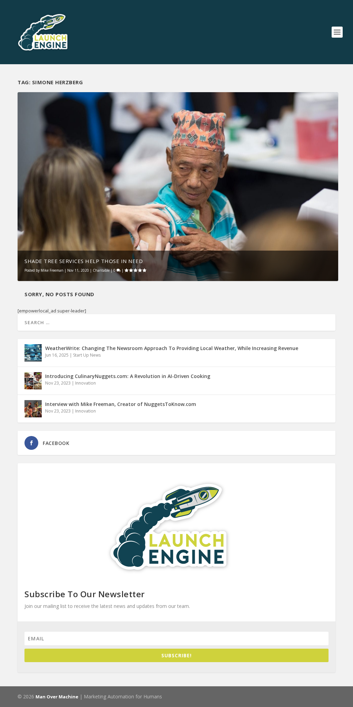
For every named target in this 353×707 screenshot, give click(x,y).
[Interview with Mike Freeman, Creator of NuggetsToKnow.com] (33, 408)
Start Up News (87, 355)
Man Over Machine (57, 697)
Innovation (85, 383)
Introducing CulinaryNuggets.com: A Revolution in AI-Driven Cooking (127, 376)
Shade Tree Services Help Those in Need (83, 261)
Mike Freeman (52, 270)
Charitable (101, 270)
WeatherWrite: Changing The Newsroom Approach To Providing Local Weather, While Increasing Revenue (171, 348)
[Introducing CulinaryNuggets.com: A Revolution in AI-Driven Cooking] (33, 380)
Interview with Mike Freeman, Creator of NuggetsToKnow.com (120, 404)
